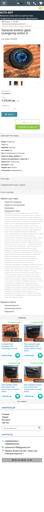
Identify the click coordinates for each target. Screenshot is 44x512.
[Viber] (22, 466)
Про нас (5, 422)
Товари (5, 417)
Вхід (40, 8)
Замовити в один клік (28, 127)
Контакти (6, 419)
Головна (5, 414)
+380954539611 (12, 441)
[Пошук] (39, 428)
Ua (21, 3)
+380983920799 (12, 444)
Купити (10, 114)
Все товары (21, 401)
